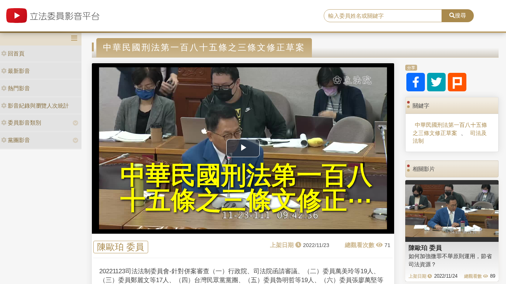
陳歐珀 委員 (120, 247)
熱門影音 (19, 88)
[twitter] (436, 82)
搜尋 (460, 15)
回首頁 (16, 53)
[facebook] (415, 82)
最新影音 (19, 71)
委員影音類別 (24, 122)
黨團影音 (19, 140)
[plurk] (457, 82)
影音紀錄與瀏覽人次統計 (38, 105)
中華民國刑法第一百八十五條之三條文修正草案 (450, 129)
